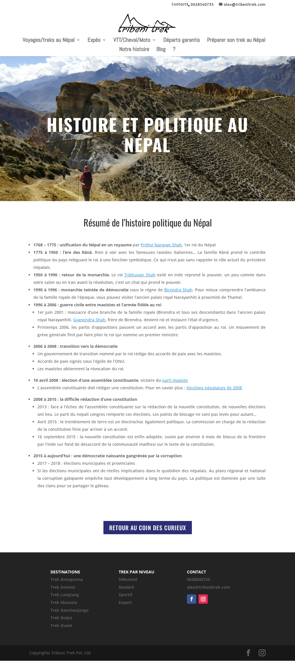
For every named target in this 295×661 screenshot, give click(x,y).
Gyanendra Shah (89, 319)
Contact (179, 4)
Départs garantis (181, 41)
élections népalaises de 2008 (214, 387)
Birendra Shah (178, 289)
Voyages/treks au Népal (49, 41)
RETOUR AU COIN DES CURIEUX (147, 527)
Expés (94, 41)
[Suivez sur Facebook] (191, 599)
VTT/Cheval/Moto (132, 41)
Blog (161, 50)
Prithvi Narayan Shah (161, 245)
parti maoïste (175, 380)
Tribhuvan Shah (140, 274)
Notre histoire (134, 50)
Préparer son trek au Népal (236, 41)
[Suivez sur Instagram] (203, 599)
